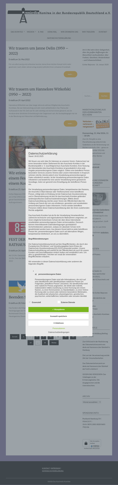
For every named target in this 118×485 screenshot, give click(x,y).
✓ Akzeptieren (58, 309)
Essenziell (36, 302)
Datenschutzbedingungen (58, 332)
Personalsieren (59, 328)
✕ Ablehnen (58, 323)
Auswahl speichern (58, 316)
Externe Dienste (68, 302)
